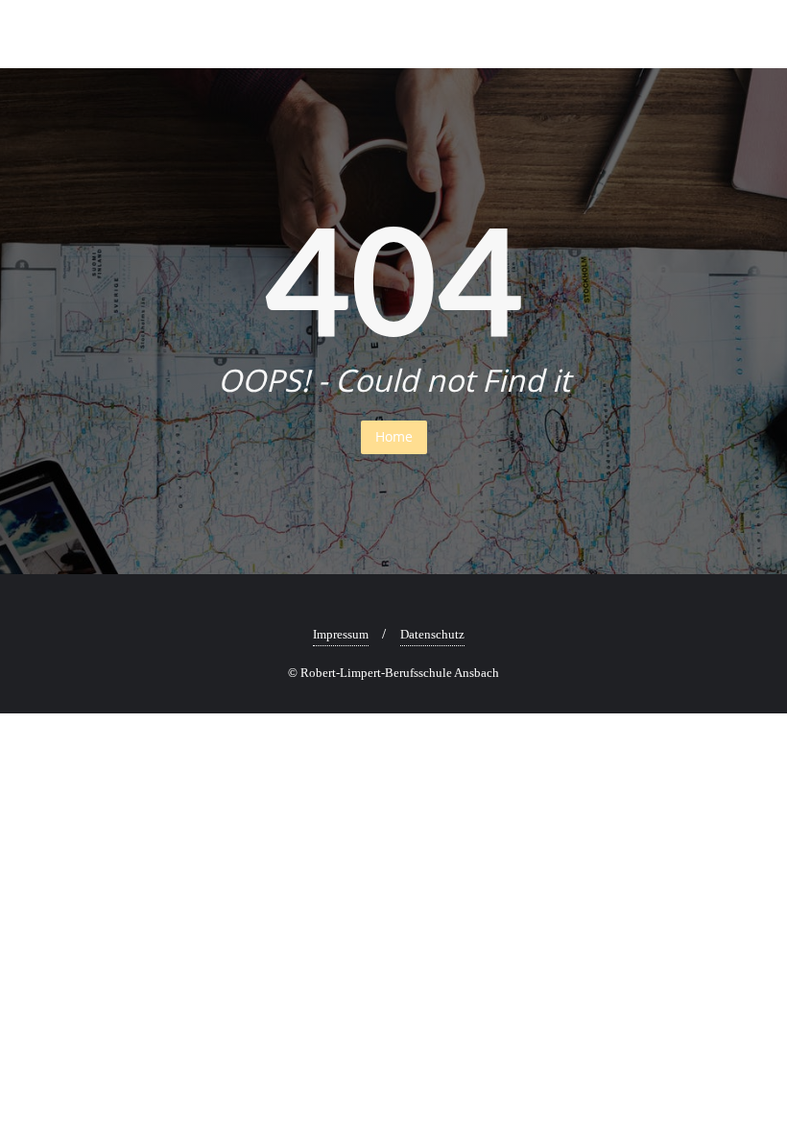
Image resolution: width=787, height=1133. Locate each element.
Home (394, 436)
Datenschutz (432, 634)
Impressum (341, 634)
